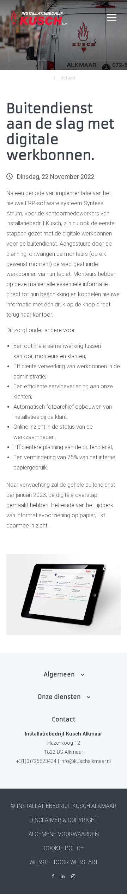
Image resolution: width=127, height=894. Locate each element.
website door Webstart (63, 862)
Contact (63, 719)
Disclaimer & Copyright (64, 820)
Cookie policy (64, 848)
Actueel (68, 77)
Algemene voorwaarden (64, 834)
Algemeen (59, 674)
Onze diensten (59, 696)
